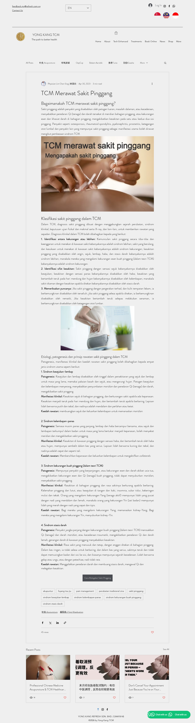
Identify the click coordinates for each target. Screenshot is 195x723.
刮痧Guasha (128, 62)
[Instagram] (164, 6)
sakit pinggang (136, 591)
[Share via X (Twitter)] (50, 622)
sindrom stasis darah (53, 603)
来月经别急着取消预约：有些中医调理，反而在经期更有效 (97, 687)
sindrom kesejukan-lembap (56, 597)
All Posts (29, 62)
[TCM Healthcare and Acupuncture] (48, 667)
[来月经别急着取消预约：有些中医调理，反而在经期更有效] (98, 667)
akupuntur (48, 591)
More (142, 62)
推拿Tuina (112, 62)
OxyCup (79, 62)
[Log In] (149, 5)
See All (166, 649)
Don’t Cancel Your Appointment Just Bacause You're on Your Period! (146, 687)
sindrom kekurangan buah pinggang (123, 597)
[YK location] (98, 709)
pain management (85, 591)
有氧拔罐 (65, 62)
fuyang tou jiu (64, 591)
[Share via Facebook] (42, 622)
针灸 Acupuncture (47, 62)
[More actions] (152, 84)
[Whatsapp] (173, 6)
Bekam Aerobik (95, 62)
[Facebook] (169, 6)
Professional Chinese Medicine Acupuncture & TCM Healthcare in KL (47, 687)
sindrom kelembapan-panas (87, 597)
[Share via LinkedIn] (57, 622)
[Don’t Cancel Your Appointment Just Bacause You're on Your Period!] (147, 667)
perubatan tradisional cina (111, 591)
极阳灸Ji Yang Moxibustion (71, 611)
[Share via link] (65, 622)
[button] (116, 33)
